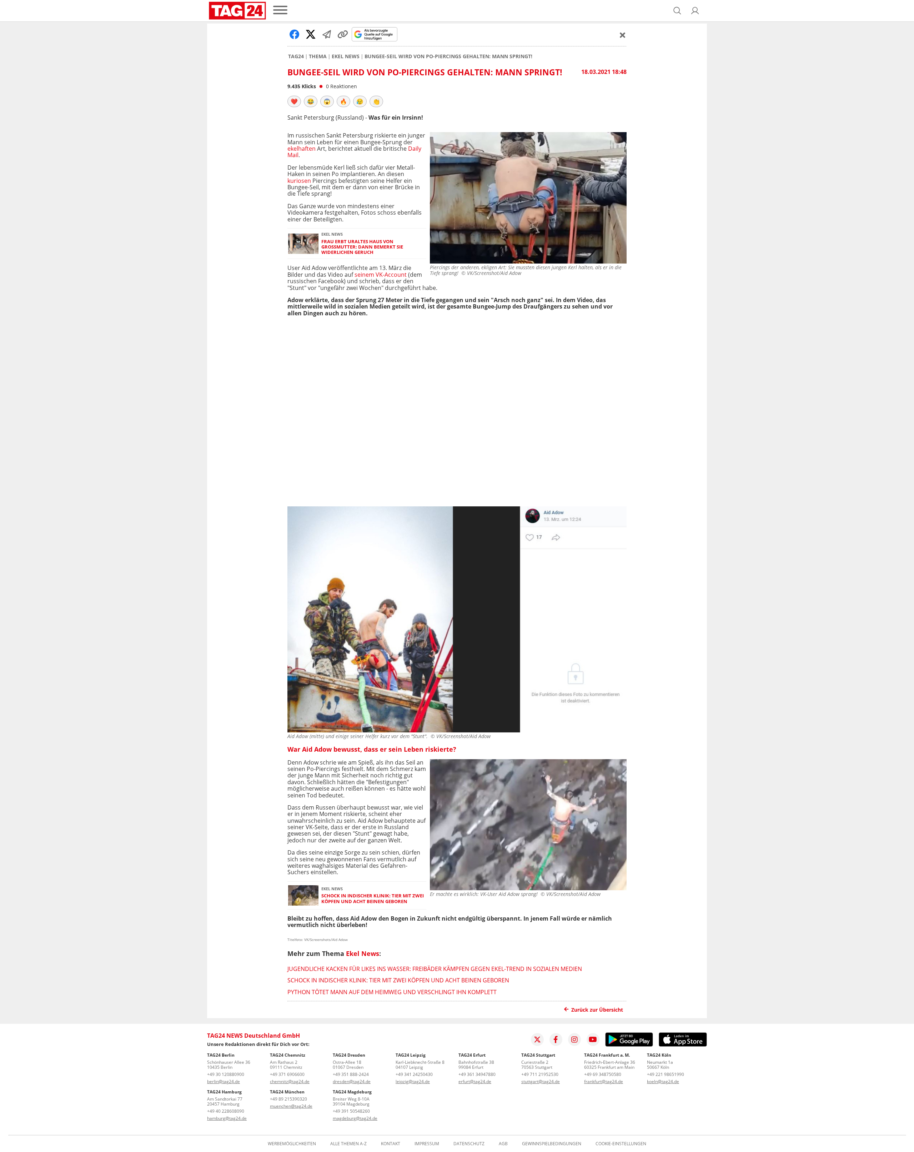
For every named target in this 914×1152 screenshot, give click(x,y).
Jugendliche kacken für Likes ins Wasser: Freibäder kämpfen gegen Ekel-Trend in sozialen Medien (434, 969)
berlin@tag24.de (223, 1081)
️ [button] (294, 101)
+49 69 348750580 (602, 1074)
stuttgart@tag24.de (540, 1081)
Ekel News (346, 56)
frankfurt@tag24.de (603, 1081)
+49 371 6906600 (287, 1074)
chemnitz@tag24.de (290, 1081)
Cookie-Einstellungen (621, 1143)
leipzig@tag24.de (413, 1081)
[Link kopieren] (343, 34)
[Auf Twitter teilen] (310, 34)
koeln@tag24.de (663, 1081)
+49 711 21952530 (539, 1074)
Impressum (427, 1143)
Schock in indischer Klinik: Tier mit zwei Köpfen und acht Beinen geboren (372, 898)
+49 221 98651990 (665, 1074)
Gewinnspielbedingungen (551, 1143)
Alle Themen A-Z (348, 1143)
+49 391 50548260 (351, 1111)
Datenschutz (468, 1143)
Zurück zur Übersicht (597, 1009)
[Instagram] (574, 1039)
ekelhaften (301, 148)
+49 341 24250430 (414, 1074)
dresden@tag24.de (352, 1081)
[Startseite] (237, 11)
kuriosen (299, 181)
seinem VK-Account (381, 275)
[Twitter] (537, 1039)
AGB (503, 1143)
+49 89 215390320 (288, 1099)
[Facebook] (555, 1039)
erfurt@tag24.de (474, 1081)
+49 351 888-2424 (351, 1074)
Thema (318, 56)
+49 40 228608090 (225, 1111)
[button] (695, 10)
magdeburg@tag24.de (355, 1118)
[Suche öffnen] (677, 10)
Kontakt (390, 1143)
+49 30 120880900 (225, 1074)
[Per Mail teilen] (327, 34)
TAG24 (296, 56)
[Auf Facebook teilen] (294, 34)
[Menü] (280, 10)
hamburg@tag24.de (227, 1118)
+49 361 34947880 (477, 1074)
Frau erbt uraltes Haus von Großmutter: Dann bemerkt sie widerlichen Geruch (362, 247)
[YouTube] (593, 1039)
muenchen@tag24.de (291, 1106)
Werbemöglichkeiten (292, 1143)
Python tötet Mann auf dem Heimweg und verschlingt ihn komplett (392, 992)
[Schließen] (623, 35)
